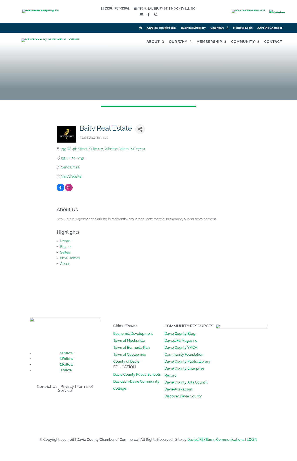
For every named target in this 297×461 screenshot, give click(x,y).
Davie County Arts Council (186, 382)
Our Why (178, 42)
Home (65, 241)
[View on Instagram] (69, 190)
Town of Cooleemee (129, 354)
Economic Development (133, 333)
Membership (209, 42)
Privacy (67, 386)
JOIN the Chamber (269, 27)
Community (243, 42)
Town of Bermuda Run (131, 347)
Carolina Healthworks (161, 27)
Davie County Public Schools (137, 374)
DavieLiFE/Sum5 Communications (215, 439)
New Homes (70, 258)
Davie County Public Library (187, 361)
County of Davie (126, 361)
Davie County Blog (180, 333)
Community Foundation (184, 354)
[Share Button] (140, 129)
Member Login (243, 27)
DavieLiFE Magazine (181, 340)
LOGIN (252, 439)
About (153, 42)
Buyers (65, 247)
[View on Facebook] (60, 190)
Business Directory (193, 27)
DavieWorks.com (178, 389)
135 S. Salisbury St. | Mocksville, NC (166, 9)
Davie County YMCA (181, 347)
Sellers (65, 252)
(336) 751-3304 (116, 9)
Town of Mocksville (129, 340)
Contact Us (47, 386)
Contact (273, 42)
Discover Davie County (183, 396)
